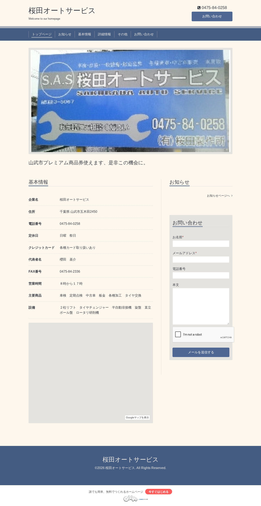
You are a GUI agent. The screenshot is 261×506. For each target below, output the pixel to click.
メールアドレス (185, 253)
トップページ (42, 34)
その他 (122, 34)
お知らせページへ (219, 195)
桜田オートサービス (62, 10)
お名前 (178, 237)
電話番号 (179, 269)
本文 (176, 285)
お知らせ (64, 34)
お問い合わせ (212, 16)
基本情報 (84, 34)
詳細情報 (104, 34)
